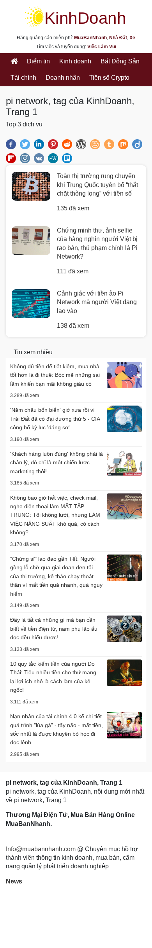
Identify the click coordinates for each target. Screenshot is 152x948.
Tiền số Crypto (109, 77)
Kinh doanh (75, 61)
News (14, 881)
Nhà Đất (118, 37)
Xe (132, 37)
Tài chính (23, 77)
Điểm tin (38, 61)
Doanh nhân (63, 77)
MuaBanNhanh (90, 37)
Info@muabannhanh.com (41, 849)
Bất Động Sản (120, 61)
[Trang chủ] (14, 61)
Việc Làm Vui (101, 46)
